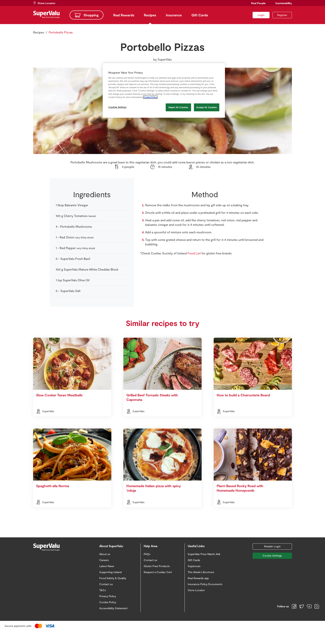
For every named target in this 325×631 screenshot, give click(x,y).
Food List (194, 253)
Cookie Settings (272, 555)
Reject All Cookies (178, 107)
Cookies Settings (117, 107)
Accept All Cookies (206, 107)
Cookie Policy (150, 97)
